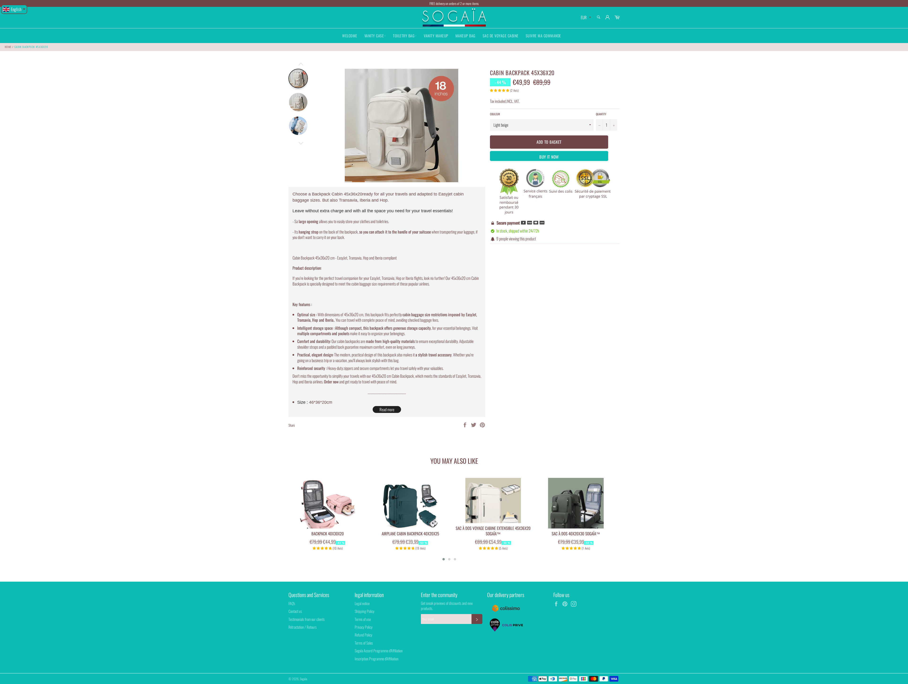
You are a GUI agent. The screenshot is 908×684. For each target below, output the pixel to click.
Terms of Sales (364, 643)
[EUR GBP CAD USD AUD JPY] (585, 17)
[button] (443, 559)
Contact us (295, 611)
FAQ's (291, 603)
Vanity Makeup (436, 36)
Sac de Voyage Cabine (501, 36)
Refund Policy (363, 635)
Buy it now (549, 157)
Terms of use (363, 619)
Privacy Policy (363, 627)
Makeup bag (465, 36)
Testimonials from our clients (306, 619)
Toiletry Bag (404, 36)
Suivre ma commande (543, 36)
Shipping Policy (364, 611)
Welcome (349, 36)
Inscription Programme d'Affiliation (376, 659)
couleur (495, 114)
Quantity (601, 114)
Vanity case (374, 36)
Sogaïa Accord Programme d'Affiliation (379, 651)
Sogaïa (303, 678)
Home (8, 47)
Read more (387, 409)
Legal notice (362, 603)
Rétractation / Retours (302, 627)
